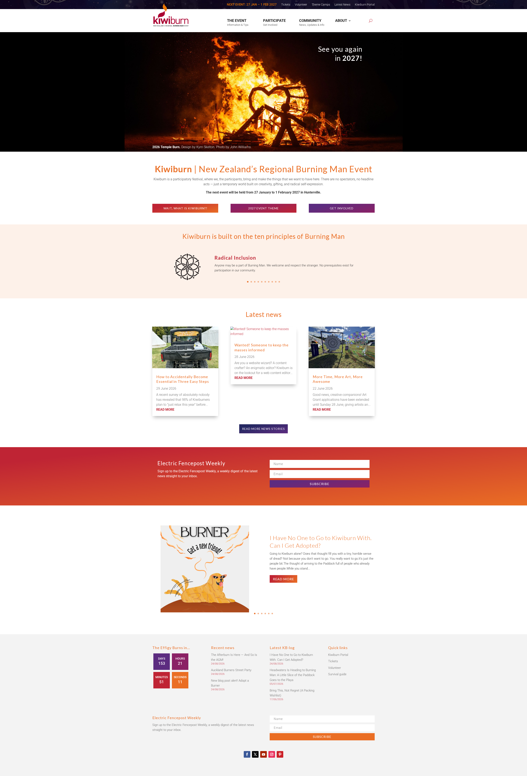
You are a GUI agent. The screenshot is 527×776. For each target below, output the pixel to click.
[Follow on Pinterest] (280, 754)
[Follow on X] (255, 754)
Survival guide (337, 674)
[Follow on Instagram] (271, 754)
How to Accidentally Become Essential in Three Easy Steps (182, 379)
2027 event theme (263, 208)
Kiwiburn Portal (365, 4)
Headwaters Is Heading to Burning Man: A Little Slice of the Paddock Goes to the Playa (293, 675)
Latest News (342, 4)
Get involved (341, 208)
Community (310, 20)
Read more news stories (263, 428)
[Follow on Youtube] (263, 754)
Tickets (285, 4)
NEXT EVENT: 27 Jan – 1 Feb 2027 (252, 4)
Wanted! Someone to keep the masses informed (261, 347)
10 (279, 282)
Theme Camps (321, 4)
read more (165, 409)
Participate (274, 20)
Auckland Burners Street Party (231, 670)
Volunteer (301, 4)
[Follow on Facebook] (247, 754)
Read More (283, 579)
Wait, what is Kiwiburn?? (185, 208)
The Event (236, 20)
